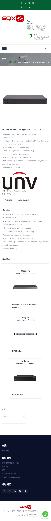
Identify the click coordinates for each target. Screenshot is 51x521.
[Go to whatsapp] (45, 514)
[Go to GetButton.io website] (45, 518)
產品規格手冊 (23, 200)
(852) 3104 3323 (11, 473)
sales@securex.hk (12, 477)
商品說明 (8, 200)
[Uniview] (19, 180)
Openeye (25, 271)
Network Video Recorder (17, 191)
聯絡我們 (5, 450)
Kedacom (25, 361)
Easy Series (11, 194)
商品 (14, 62)
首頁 (10, 62)
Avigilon (26, 317)
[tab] (8, 201)
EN (29, 7)
